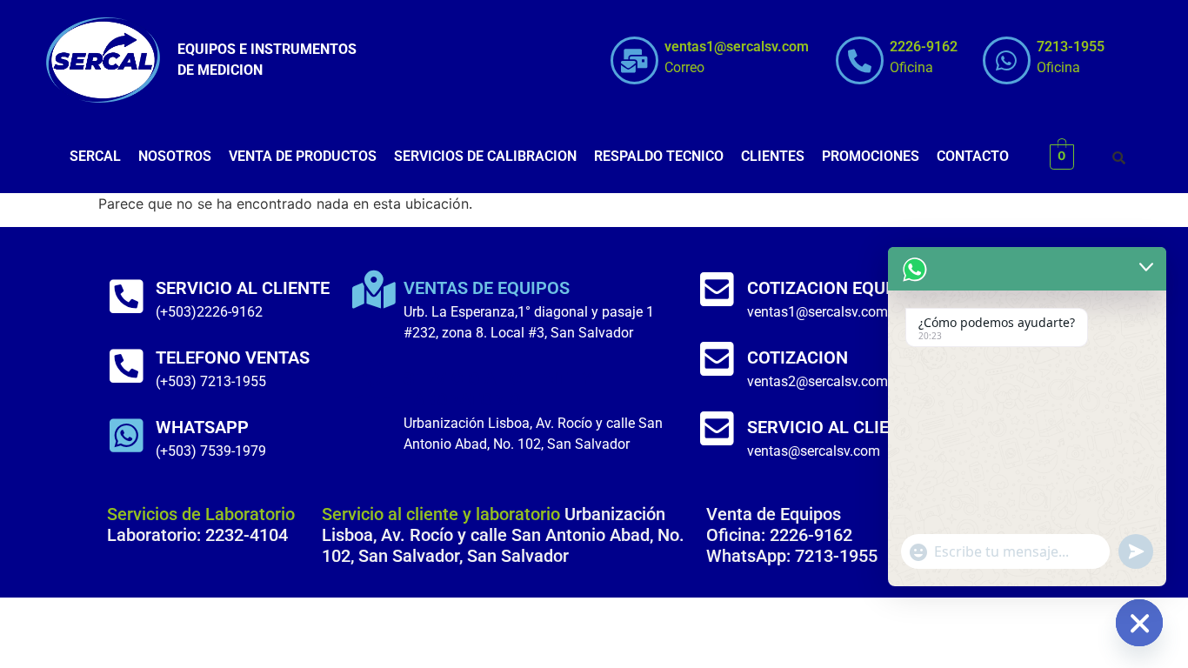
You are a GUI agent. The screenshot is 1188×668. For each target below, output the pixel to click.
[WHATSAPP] (126, 436)
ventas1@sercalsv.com (736, 46)
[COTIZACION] (717, 359)
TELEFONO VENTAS (233, 357)
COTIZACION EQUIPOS (835, 287)
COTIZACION (797, 357)
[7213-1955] (1007, 60)
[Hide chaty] (1139, 622)
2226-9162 (924, 46)
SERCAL (95, 156)
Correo (684, 67)
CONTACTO (973, 156)
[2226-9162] (860, 60)
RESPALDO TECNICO (659, 156)
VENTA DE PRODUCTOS (303, 156)
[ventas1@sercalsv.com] (634, 60)
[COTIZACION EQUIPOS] (717, 290)
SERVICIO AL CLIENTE (243, 287)
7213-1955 (1071, 46)
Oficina (911, 67)
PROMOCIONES (870, 156)
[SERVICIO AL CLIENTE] (126, 296)
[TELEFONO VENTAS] (126, 366)
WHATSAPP (202, 427)
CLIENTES (772, 156)
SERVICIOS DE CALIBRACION (485, 156)
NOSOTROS (174, 156)
